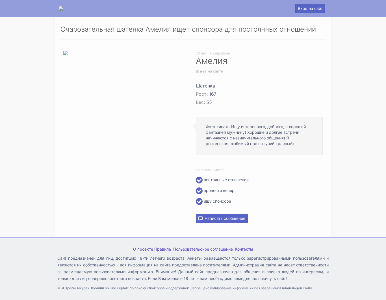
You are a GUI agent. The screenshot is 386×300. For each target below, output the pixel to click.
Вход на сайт (310, 8)
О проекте (143, 249)
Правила (162, 249)
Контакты (244, 249)
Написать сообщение (223, 218)
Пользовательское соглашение (203, 249)
